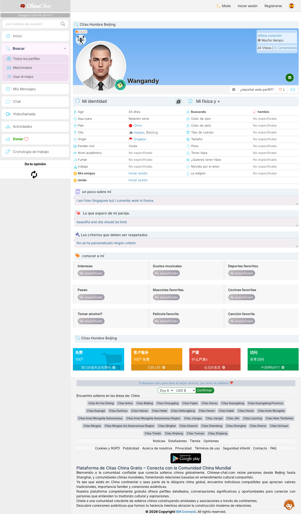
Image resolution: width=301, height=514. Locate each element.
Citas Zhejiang (217, 433)
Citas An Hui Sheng (101, 403)
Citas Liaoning (252, 418)
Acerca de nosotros (157, 448)
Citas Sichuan (279, 426)
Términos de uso (207, 448)
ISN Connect (186, 512)
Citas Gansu (210, 403)
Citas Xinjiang (174, 433)
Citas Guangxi (96, 410)
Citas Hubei (226, 410)
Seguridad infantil (236, 448)
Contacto (260, 448)
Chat (39, 5)
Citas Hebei (159, 410)
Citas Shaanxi (188, 426)
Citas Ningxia (92, 426)
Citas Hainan (139, 410)
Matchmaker (22, 68)
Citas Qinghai (167, 426)
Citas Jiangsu (193, 418)
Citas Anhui (125, 403)
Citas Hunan (246, 410)
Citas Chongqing (167, 403)
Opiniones (211, 441)
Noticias (159, 441)
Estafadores (177, 441)
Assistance (289, 504)
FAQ (273, 448)
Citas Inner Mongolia (271, 410)
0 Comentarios (285, 48)
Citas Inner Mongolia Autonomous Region (153, 418)
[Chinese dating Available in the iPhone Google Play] (185, 455)
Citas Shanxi (258, 426)
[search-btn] (62, 24)
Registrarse (273, 6)
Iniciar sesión (247, 6)
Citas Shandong (211, 426)
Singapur (140, 139)
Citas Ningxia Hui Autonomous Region (129, 426)
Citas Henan (207, 410)
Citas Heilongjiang (183, 410)
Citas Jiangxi (214, 418)
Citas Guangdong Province (265, 403)
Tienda (195, 441)
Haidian (139, 132)
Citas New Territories (279, 418)
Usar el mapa (23, 76)
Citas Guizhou (118, 410)
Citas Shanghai (236, 426)
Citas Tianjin (153, 433)
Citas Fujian (190, 403)
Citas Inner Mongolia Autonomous (100, 418)
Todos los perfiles (26, 59)
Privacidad (183, 448)
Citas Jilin (232, 418)
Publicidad (131, 448)
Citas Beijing (144, 403)
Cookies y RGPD (107, 448)
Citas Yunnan (195, 433)
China (138, 125)
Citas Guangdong (232, 403)
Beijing (152, 132)
